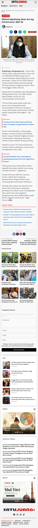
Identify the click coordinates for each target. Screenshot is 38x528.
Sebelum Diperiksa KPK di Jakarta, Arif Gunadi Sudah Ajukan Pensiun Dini (22, 389)
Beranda (3, 10)
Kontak (26, 522)
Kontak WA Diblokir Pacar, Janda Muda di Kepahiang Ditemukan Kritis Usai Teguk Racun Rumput (18, 159)
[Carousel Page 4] (20, 432)
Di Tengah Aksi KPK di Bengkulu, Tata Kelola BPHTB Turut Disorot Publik (18, 466)
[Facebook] (14, 234)
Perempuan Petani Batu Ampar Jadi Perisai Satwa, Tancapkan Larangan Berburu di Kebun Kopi (18, 124)
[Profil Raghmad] (4, 27)
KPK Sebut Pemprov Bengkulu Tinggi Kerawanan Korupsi (21, 372)
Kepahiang (8, 10)
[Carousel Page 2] (17, 432)
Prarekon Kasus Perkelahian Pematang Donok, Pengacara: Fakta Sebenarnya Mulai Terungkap (9, 283)
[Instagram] (20, 234)
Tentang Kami (5, 525)
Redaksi (15, 524)
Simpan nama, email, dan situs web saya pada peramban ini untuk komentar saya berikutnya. (18, 345)
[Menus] (2, 2)
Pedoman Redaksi (6, 524)
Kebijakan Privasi (18, 522)
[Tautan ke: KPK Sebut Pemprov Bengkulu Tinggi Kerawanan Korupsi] (6, 374)
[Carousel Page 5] (22, 432)
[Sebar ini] (11, 32)
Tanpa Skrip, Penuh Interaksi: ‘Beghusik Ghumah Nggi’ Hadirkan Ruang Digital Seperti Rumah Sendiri (18, 429)
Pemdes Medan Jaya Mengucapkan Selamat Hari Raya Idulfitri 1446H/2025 (18, 498)
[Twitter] (17, 234)
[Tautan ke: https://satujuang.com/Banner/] (34, 478)
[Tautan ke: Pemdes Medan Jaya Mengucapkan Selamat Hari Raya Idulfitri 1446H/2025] (19, 492)
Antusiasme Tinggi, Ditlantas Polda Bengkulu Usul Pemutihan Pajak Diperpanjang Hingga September (18, 446)
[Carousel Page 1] (15, 432)
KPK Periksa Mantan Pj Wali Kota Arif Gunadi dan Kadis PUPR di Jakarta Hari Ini (23, 398)
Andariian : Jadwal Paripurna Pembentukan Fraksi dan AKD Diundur (28, 241)
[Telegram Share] (20, 32)
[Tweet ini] (15, 32)
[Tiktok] (24, 234)
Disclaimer (18, 520)
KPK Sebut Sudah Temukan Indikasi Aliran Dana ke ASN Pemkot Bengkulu (23, 363)
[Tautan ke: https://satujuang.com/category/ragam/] (34, 409)
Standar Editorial (24, 524)
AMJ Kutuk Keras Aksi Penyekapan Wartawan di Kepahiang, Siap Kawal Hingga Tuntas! (9, 301)
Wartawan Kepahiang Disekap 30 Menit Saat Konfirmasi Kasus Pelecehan (26, 301)
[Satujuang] (19, 2)
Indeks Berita (26, 520)
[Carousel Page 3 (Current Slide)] (19, 432)
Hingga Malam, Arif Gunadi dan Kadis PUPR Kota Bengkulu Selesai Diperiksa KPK (22, 381)
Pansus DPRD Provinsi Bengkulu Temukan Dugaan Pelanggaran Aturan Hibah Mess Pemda (18, 453)
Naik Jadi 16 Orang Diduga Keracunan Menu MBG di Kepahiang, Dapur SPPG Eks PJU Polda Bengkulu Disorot (18, 217)
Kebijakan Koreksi (6, 522)
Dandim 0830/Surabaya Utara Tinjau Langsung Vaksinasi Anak (9, 241)
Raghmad (9, 27)
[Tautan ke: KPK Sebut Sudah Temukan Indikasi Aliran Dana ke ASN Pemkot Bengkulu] (6, 365)
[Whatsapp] (24, 32)
